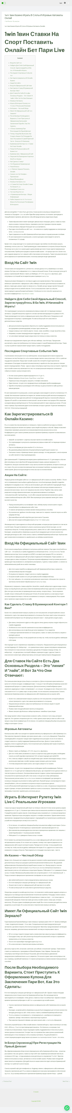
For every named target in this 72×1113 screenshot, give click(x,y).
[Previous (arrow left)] (3, 1112)
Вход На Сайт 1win (16, 63)
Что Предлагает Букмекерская (20, 164)
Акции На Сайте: (15, 83)
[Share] (18, 1109)
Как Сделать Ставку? (17, 161)
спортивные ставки (27, 293)
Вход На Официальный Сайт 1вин (21, 85)
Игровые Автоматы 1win (18, 182)
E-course (36, 1092)
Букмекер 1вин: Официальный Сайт (21, 154)
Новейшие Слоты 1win (17, 189)
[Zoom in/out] (3, 1109)
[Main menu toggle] (68, 3)
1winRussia (8, 21)
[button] (67, 1108)
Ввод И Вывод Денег (17, 179)
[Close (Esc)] (25, 1109)
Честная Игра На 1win (17, 192)
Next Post (66, 1081)
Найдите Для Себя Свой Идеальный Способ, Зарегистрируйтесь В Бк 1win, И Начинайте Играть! (22, 68)
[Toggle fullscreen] (10, 1109)
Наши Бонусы (14, 166)
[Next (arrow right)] (10, 1112)
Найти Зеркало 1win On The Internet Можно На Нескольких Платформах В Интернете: (21, 202)
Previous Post (7, 1081)
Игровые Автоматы (16, 101)
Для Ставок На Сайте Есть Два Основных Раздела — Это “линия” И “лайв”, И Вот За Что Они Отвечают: (21, 95)
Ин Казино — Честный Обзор (19, 108)
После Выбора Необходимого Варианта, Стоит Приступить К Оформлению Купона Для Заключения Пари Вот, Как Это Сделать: (20, 121)
